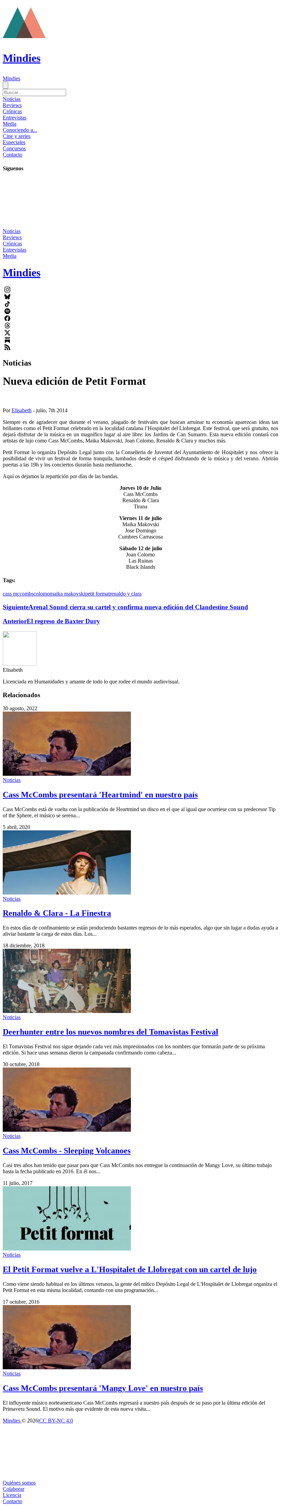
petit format (97, 594)
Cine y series (16, 136)
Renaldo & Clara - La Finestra (57, 913)
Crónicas (12, 111)
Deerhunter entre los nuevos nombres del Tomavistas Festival (110, 1031)
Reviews (12, 105)
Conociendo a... (20, 130)
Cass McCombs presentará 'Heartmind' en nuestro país (100, 794)
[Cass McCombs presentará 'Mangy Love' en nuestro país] (67, 1367)
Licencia (12, 1495)
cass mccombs (18, 594)
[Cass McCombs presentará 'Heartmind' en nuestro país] (67, 774)
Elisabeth (22, 410)
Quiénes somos (19, 1483)
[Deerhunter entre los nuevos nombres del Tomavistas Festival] (67, 1011)
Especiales (14, 142)
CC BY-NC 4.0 (56, 1420)
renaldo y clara (126, 594)
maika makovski (67, 594)
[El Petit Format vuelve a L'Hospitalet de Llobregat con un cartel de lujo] (67, 1249)
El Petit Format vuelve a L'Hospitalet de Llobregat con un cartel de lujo (130, 1269)
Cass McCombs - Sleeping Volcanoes (67, 1150)
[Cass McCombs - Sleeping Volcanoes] (67, 1130)
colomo (42, 594)
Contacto (12, 155)
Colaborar (13, 1489)
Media (9, 124)
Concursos (14, 148)
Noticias (12, 99)
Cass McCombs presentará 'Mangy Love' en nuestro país (103, 1388)
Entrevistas (14, 117)
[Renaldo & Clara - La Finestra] (67, 893)
